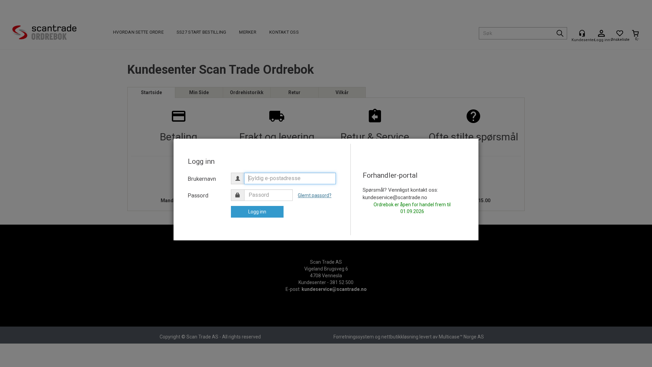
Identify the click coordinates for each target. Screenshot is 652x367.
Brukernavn (202, 178)
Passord (198, 195)
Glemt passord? (314, 195)
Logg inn (257, 211)
